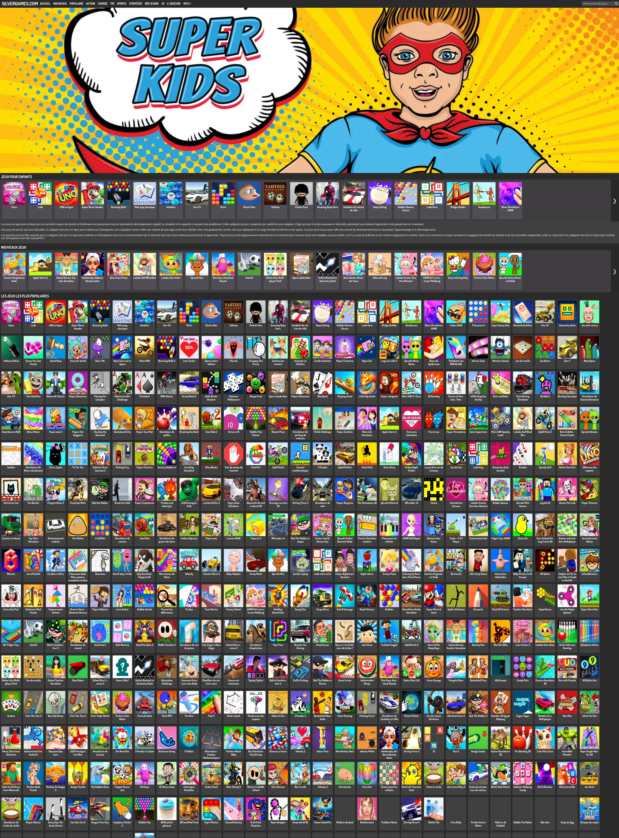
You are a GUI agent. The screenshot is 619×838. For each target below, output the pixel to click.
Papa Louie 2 (55, 431)
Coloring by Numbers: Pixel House (411, 575)
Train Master (211, 609)
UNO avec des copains (589, 469)
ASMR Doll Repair (412, 538)
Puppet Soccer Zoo (122, 788)
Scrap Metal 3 (189, 396)
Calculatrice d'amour (456, 504)
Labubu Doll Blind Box (144, 277)
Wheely (189, 573)
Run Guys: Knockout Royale (223, 279)
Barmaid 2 (456, 573)
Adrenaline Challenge (167, 682)
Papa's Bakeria (100, 609)
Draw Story (389, 467)
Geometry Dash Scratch (500, 469)
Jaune (434, 502)
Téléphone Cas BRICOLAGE (456, 362)
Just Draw (367, 644)
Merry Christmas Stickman (11, 753)
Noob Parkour (367, 609)
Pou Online (78, 538)
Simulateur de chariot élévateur (589, 398)
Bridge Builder (458, 207)
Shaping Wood (344, 396)
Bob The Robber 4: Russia (322, 682)
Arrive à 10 (233, 431)
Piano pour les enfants (389, 540)
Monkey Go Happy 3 (55, 788)
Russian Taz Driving (300, 646)
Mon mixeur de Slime (167, 575)
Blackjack (323, 396)
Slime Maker (33, 431)
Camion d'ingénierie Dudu (14, 279)
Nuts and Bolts (500, 396)
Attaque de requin (589, 822)
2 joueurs (174, 3)
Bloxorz (11, 573)
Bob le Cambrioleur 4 (278, 682)
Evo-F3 (11, 396)
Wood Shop (55, 360)
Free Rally (456, 822)
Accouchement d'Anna (589, 540)
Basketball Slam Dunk (322, 717)
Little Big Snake (367, 396)
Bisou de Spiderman (434, 362)
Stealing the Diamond (100, 433)
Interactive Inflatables (500, 575)
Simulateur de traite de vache (11, 824)
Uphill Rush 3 (411, 644)
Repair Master (33, 822)
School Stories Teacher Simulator (66, 279)
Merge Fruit (256, 396)
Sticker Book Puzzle (33, 788)
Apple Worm (367, 573)
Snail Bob (144, 538)
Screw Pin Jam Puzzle (33, 362)
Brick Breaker (545, 786)
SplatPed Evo (345, 467)
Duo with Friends (567, 680)
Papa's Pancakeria (456, 431)
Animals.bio (345, 786)
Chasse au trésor (278, 751)
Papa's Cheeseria (300, 396)
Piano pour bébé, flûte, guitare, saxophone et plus (77, 577)
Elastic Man (249, 207)
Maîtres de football (500, 824)
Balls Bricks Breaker (211, 398)
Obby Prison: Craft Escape (522, 575)
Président (144, 396)
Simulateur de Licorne (100, 753)
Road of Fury (278, 431)
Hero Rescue (278, 786)
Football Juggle (389, 644)
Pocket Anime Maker (478, 824)
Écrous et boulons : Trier (456, 398)
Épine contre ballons (211, 362)
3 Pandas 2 (300, 715)
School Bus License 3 (233, 646)
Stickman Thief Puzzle (33, 611)
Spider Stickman (456, 609)
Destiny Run (478, 644)
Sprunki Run (197, 277)
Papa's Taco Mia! (144, 431)
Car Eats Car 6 (77, 822)
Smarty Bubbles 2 (167, 467)
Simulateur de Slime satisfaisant (33, 469)
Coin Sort (367, 786)
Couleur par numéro (278, 362)
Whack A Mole (367, 751)
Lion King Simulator (189, 469)
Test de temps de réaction (234, 469)
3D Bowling (434, 396)
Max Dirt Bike (501, 644)
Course (103, 3)
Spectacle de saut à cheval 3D (256, 504)
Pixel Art (255, 467)
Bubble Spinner (500, 502)
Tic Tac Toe (78, 467)
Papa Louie (211, 538)
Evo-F (567, 360)
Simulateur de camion (122, 540)
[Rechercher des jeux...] (617, 3)
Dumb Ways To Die (122, 573)
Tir (112, 3)
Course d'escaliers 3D (545, 682)
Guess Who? (122, 680)
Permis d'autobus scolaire (367, 540)
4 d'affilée (100, 538)
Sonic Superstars (478, 431)
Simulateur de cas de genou (189, 646)
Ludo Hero (432, 207)
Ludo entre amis (322, 573)
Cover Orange (434, 680)
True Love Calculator (411, 433)
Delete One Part (567, 467)
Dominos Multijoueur (234, 398)
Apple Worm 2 (40, 277)
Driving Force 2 (411, 751)
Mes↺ (187, 3)
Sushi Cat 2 (100, 644)
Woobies (170, 207)
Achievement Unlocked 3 (33, 753)
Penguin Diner (456, 680)
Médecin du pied (344, 822)
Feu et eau (433, 431)
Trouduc (523, 467)
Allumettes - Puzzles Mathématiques (211, 754)
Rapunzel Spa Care (56, 753)
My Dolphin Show (100, 786)
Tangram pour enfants (55, 611)
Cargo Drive (322, 609)
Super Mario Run (589, 609)
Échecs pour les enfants (389, 788)
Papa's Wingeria (389, 396)
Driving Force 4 (411, 822)
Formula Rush (145, 715)
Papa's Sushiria (345, 431)
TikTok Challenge (322, 431)
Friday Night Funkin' (411, 469)
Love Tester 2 (523, 644)
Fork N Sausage (345, 609)
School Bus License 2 (100, 682)
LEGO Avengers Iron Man (78, 753)
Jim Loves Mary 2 (456, 786)
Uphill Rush (278, 467)
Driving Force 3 (300, 502)
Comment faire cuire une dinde (189, 682)
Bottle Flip (433, 822)
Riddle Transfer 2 (167, 644)
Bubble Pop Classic (256, 433)
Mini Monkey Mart (345, 751)
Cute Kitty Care (545, 751)
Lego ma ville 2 (389, 360)
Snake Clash (211, 786)
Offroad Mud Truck (189, 822)
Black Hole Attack (500, 786)
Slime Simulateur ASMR (510, 208)
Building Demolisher (278, 611)
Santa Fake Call (412, 680)
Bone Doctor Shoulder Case (354, 279)
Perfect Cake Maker (484, 277)
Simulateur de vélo (322, 504)
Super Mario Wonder (92, 207)
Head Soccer (322, 644)
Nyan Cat (367, 360)
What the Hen (589, 715)
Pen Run (189, 715)
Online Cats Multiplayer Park (275, 279)
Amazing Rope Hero (327, 207)
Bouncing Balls (118, 207)
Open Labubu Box (301, 277)
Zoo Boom (545, 360)
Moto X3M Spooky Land (500, 433)
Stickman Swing (166, 751)
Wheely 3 (323, 786)
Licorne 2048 (234, 538)
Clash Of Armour (500, 609)
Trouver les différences (167, 611)
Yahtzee (275, 207)
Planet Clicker (411, 715)
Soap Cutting (380, 207)
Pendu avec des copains (256, 717)
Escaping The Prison (256, 362)
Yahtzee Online (11, 360)
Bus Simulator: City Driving (256, 753)
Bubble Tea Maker (523, 822)
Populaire (76, 3)
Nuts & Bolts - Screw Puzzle (567, 433)
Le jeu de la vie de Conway (434, 469)
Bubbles (389, 609)
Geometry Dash (567, 325)
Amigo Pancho (77, 786)
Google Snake (478, 751)
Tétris (223, 207)
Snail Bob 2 (211, 431)
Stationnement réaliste (56, 540)
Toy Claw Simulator (33, 540)
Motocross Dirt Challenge (122, 398)
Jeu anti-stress (589, 325)
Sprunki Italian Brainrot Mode (510, 279)
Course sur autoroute (233, 682)
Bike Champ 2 (233, 786)
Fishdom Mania (389, 822)
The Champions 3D (367, 502)
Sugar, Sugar (522, 715)
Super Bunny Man (500, 325)
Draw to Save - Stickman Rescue (78, 611)
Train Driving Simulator (522, 398)
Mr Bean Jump (166, 786)
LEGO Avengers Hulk (189, 504)
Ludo (40, 207)
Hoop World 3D (300, 822)
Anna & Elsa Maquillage (434, 646)
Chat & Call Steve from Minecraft (11, 788)
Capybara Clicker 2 (122, 824)
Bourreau (100, 573)
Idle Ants (545, 822)
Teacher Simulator (522, 609)
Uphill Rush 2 (545, 431)
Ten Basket (33, 502)
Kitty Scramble (567, 786)
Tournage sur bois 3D (278, 504)
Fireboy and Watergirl (167, 504)
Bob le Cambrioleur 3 (55, 646)
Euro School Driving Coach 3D (545, 540)
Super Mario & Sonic (434, 611)
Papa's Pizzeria (589, 502)
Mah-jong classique (145, 207)
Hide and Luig (380, 277)
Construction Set (478, 538)
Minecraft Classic (56, 396)
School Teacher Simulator (56, 682)
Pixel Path (367, 467)
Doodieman (484, 207)
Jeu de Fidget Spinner (567, 611)
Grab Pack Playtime (256, 824)
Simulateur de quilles (166, 433)
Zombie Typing (300, 573)
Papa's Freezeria (345, 360)
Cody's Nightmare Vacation (344, 575)
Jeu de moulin (33, 680)
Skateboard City (122, 431)
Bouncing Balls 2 (166, 360)
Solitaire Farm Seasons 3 (100, 469)
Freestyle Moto (78, 502)
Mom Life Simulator (367, 433)
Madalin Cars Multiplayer (545, 717)
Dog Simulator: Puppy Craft (144, 575)
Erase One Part (11, 609)
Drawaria (478, 609)
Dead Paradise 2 (144, 644)
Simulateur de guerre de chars (167, 540)
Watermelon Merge (367, 682)
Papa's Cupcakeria (144, 502)
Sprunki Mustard (389, 502)
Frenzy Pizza (389, 573)
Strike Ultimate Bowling (567, 646)
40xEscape (500, 680)
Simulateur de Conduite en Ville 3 (389, 719)
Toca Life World (78, 360)
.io (162, 3)
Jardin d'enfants (322, 360)
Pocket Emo (301, 207)
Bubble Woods (144, 609)
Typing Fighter (255, 680)
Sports (121, 3)
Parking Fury (122, 467)
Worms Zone (478, 360)
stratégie (135, 3)
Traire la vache (434, 786)
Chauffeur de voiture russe (211, 682)
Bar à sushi (300, 786)
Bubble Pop (145, 822)
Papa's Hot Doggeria (78, 433)
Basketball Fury (478, 680)
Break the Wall (122, 502)
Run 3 (456, 751)
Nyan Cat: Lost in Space (122, 362)
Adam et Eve (278, 715)
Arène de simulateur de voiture (478, 788)
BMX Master (167, 396)
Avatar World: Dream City (322, 540)
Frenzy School (233, 609)
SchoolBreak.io (589, 573)
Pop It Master (211, 822)
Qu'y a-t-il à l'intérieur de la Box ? (344, 646)
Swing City (300, 609)
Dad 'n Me (100, 360)
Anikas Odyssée (189, 538)
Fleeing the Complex (100, 398)
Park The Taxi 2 (78, 715)
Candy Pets (523, 680)
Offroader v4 (278, 538)
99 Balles (545, 573)
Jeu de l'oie (456, 467)
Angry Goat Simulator (234, 504)
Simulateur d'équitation (256, 646)
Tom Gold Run (33, 396)
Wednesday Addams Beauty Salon (92, 279)
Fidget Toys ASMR (500, 538)
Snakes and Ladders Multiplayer (567, 540)
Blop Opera (589, 360)
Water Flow (323, 751)
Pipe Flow (278, 644)
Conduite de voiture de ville (353, 208)
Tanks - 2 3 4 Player (456, 540)
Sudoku (11, 467)
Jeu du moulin (522, 360)
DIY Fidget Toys (11, 644)
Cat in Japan (55, 467)
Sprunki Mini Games (522, 504)
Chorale (234, 360)
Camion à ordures (11, 538)
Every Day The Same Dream (55, 824)
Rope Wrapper (278, 822)
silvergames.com (20, 3)
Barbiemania (367, 822)
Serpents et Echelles (300, 362)
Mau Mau (567, 715)
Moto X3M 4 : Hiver (411, 396)
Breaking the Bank (189, 431)
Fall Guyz (144, 786)
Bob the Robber (100, 502)
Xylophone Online (589, 644)
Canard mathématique (300, 469)
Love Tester (189, 360)
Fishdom (189, 751)
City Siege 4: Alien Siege (211, 646)
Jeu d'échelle (33, 573)
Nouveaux (60, 3)
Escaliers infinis (55, 573)
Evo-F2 (545, 325)
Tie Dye (189, 609)
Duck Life (523, 538)
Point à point (233, 715)
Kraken (11, 715)
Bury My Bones (55, 715)
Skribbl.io (545, 396)
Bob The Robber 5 (478, 715)
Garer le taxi (344, 680)
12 (434, 751)
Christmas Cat (11, 502)
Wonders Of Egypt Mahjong (500, 717)
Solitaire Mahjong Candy (523, 788)
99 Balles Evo (590, 680)
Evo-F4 (197, 207)
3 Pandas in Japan (144, 751)
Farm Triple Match (100, 715)
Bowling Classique (567, 396)
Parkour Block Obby (233, 753)
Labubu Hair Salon (170, 277)
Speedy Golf (545, 467)
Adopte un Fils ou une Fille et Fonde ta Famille (567, 577)
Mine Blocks (211, 467)
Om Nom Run (122, 751)
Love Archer (122, 609)
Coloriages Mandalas (189, 788)
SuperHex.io (545, 609)
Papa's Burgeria (345, 502)
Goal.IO (249, 277)
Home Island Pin (322, 822)
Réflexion (151, 3)
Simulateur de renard (77, 646)
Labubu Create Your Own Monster (406, 279)
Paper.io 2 (256, 538)
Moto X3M (144, 360)
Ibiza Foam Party (119, 277)
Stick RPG (167, 715)
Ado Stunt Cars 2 (456, 715)
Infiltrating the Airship (478, 398)
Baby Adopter (233, 573)
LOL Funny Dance (478, 573)
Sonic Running (345, 715)
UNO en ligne (66, 207)
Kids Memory (122, 644)
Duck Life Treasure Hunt (411, 788)
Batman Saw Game (433, 540)
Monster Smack (500, 360)
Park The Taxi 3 (33, 715)
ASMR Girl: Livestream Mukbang (432, 279)
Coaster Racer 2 (211, 573)
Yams (14, 207)
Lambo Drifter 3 (211, 502)
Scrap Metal (256, 573)
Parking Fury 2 (367, 715)
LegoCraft (545, 502)
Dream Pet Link (567, 502)
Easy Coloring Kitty (458, 277)
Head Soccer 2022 (11, 431)
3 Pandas (322, 467)
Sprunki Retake (589, 431)
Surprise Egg (567, 822)
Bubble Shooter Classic (406, 208)
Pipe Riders (78, 680)
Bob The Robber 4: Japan (300, 540)
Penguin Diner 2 (55, 502)
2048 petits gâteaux (167, 824)
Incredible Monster (567, 753)
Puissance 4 (478, 325)
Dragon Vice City (100, 822)
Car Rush (589, 786)
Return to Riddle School (255, 788)
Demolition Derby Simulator (411, 611)
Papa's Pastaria (145, 467)
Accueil (45, 3)
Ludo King (478, 467)
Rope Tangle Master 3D (589, 753)
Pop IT (211, 715)
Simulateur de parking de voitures (300, 435)
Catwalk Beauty (233, 822)
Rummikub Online (523, 325)
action (90, 3)
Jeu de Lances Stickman (433, 717)
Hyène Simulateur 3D (500, 753)
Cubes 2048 (456, 325)
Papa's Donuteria (78, 396)
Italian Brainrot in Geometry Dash (327, 279)
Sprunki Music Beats (411, 362)
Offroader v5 (411, 502)
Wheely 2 (300, 751)
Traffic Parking (300, 680)
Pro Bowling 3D (523, 751)
